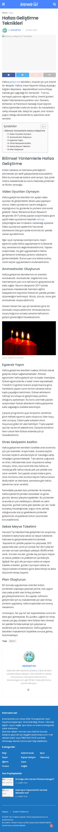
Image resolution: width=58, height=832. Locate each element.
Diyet (5, 757)
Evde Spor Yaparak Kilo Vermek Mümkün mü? (31, 791)
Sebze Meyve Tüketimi (20, 146)
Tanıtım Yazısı (17, 822)
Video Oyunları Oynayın (20, 134)
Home (4, 13)
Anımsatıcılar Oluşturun (20, 137)
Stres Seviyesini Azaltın (20, 143)
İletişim (5, 811)
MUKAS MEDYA (45, 822)
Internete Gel (29, 4)
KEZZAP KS (16, 30)
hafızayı (40, 219)
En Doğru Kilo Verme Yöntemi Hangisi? (34, 779)
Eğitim (12, 641)
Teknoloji (44, 757)
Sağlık (24, 766)
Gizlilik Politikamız (21, 811)
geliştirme (15, 81)
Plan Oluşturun (16, 149)
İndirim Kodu (27, 753)
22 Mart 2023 (31, 30)
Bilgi (11, 13)
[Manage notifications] (51, 826)
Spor (42, 753)
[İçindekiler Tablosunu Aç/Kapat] (42, 126)
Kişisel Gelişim (28, 757)
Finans (5, 766)
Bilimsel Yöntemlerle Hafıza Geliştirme (25, 130)
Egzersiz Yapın (16, 140)
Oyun (23, 761)
